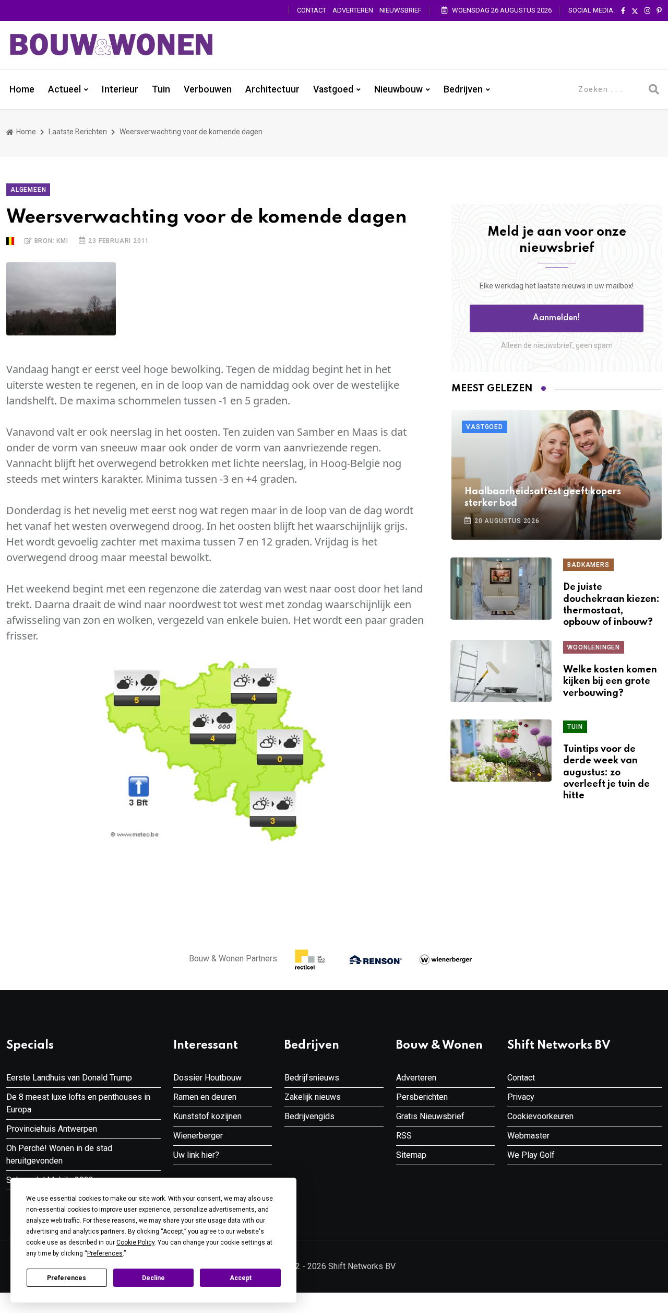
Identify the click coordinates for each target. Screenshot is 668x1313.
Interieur (120, 89)
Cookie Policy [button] (135, 1242)
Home (21, 89)
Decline (153, 1278)
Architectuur (272, 89)
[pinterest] (659, 11)
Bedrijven (463, 89)
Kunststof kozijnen (207, 1116)
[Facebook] (623, 11)
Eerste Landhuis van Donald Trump (69, 1078)
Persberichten (422, 1097)
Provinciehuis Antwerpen (51, 1129)
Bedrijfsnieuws (311, 1078)
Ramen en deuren (204, 1097)
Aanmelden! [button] (556, 318)
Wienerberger (198, 1136)
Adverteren (352, 10)
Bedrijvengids (309, 1116)
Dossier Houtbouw (207, 1078)
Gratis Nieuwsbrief (430, 1116)
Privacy (520, 1097)
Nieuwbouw (398, 89)
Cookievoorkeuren (540, 1116)
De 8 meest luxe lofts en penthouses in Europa (78, 1103)
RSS (404, 1136)
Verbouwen (208, 89)
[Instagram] (647, 11)
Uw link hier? (196, 1155)
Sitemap (411, 1155)
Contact (311, 10)
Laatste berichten (78, 131)
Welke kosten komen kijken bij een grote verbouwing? (610, 681)
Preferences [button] (105, 1253)
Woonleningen (593, 647)
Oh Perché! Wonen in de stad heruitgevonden (59, 1154)
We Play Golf (531, 1155)
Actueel (64, 89)
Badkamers (588, 564)
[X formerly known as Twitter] (634, 11)
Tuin (161, 89)
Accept (241, 1278)
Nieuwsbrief (400, 10)
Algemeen (28, 189)
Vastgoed (333, 89)
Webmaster (528, 1136)
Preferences (66, 1278)
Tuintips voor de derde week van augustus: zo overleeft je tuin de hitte (606, 773)
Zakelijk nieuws (312, 1097)
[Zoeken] (654, 89)
